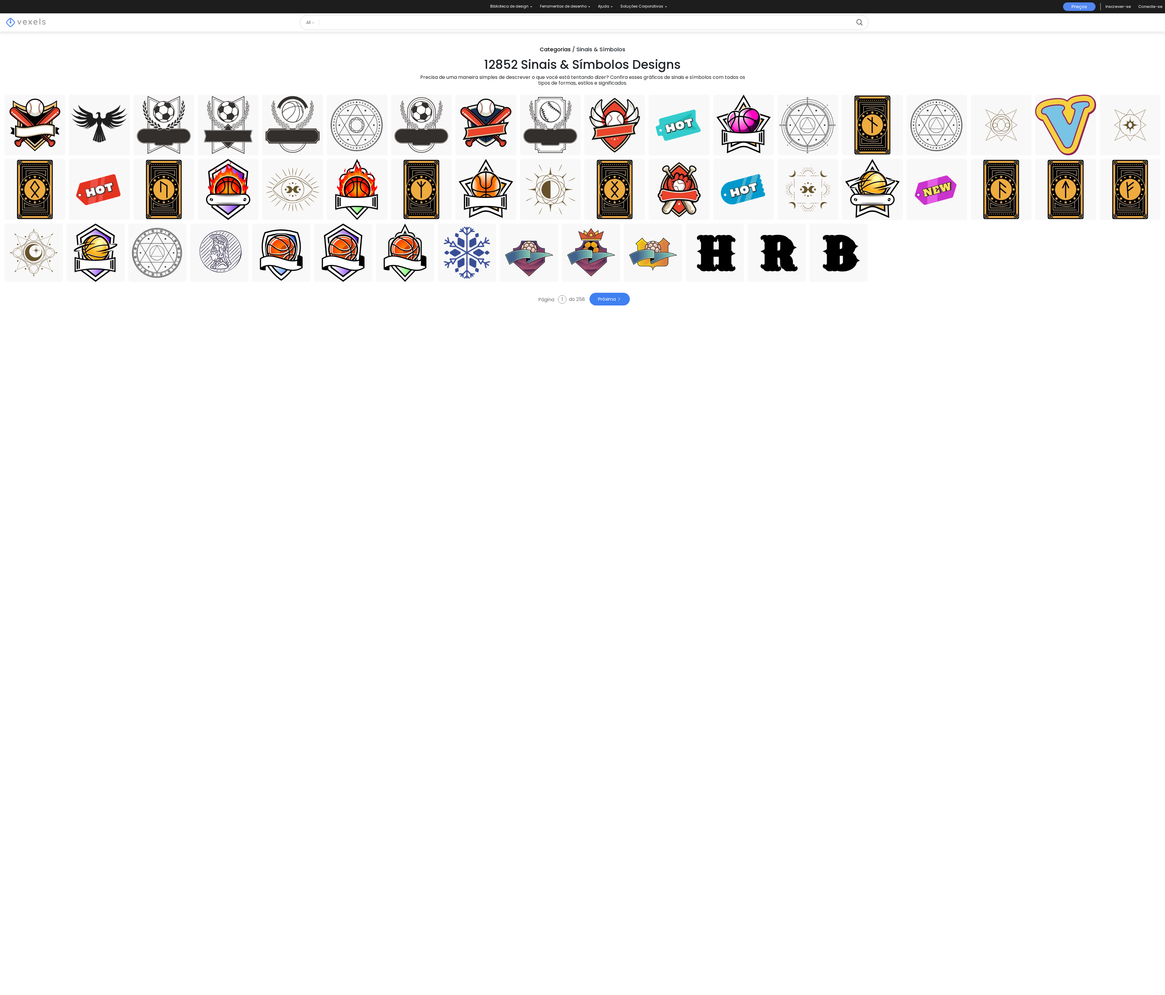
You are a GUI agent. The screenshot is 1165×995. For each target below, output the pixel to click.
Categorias (555, 49)
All (309, 22)
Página (546, 299)
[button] (1118, 7)
